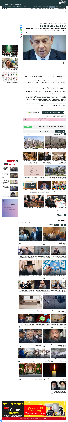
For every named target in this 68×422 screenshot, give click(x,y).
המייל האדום (7, 4)
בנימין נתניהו (63, 116)
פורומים (4, 6)
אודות (48, 418)
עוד (19, 418)
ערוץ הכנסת (44, 8)
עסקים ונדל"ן (19, 6)
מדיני (56, 8)
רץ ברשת (9, 6)
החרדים (39, 8)
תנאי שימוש (32, 418)
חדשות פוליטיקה (61, 8)
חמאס (47, 116)
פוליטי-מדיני (52, 6)
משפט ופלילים (45, 6)
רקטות (54, 116)
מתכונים (14, 6)
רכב (28, 6)
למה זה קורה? (61, 220)
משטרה (58, 116)
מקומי (48, 8)
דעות (31, 6)
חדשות (63, 6)
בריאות (35, 6)
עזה (50, 116)
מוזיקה (39, 6)
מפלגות (32, 8)
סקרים (36, 8)
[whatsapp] (21, 30)
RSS (28, 418)
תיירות (24, 6)
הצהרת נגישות (23, 418)
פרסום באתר (43, 418)
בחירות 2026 (52, 8)
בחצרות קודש (58, 6)
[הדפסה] (21, 32)
